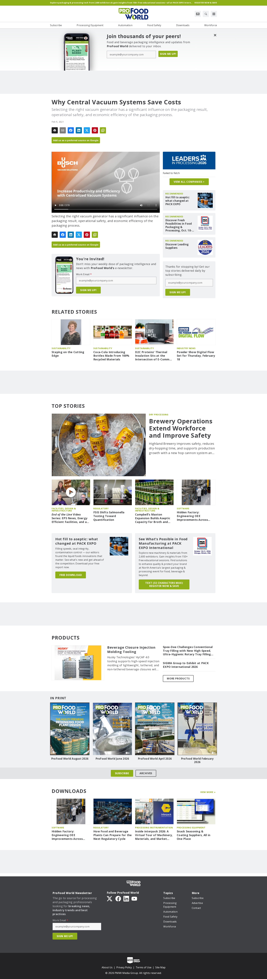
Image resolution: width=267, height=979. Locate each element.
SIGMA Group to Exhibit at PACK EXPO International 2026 (186, 665)
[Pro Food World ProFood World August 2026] (69, 729)
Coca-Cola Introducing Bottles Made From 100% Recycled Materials (111, 355)
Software (183, 508)
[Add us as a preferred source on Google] (103, 130)
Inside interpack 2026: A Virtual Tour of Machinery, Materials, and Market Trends (154, 835)
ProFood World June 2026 (112, 758)
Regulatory (100, 508)
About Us (107, 967)
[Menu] (214, 14)
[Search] (206, 14)
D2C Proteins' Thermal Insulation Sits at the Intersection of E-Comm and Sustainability (152, 355)
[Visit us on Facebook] (118, 898)
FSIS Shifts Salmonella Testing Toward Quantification (109, 516)
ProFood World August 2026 (69, 758)
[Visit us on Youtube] (134, 898)
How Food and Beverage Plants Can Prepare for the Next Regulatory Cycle (112, 835)
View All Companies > (189, 181)
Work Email (84, 274)
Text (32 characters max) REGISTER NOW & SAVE (164, 584)
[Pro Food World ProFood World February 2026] (197, 729)
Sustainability (61, 348)
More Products (178, 678)
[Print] (55, 130)
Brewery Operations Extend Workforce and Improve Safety (180, 428)
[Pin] (95, 130)
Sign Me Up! (168, 54)
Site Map (160, 967)
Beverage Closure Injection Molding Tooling (131, 649)
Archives (146, 773)
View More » (208, 792)
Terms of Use (143, 967)
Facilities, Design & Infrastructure (64, 509)
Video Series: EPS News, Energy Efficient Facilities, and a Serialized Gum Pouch (69, 518)
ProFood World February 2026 (197, 760)
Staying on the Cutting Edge (68, 354)
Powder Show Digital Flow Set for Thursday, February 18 (196, 355)
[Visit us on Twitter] (110, 898)
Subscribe (122, 773)
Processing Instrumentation (154, 827)
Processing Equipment (191, 827)
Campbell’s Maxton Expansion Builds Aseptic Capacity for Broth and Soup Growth (152, 518)
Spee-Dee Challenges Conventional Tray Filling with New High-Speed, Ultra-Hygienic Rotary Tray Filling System (188, 650)
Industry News (186, 348)
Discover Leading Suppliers (177, 246)
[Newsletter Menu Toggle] (198, 14)
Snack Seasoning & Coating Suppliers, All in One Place (193, 835)
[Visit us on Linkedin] (126, 898)
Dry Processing (158, 414)
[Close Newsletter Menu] (215, 35)
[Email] (63, 130)
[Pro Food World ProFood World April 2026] (154, 729)
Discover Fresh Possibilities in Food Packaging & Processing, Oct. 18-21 (178, 225)
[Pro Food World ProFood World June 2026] (112, 729)
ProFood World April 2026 (155, 758)
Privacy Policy (124, 967)
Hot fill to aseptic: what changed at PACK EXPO (177, 201)
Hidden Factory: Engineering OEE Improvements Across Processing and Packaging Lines (195, 516)
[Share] (71, 130)
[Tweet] (87, 130)
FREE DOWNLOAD (70, 575)
